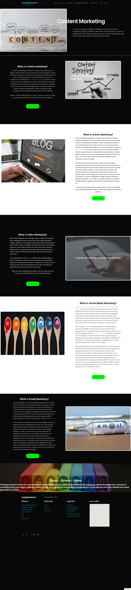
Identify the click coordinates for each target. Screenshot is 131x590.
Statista (87, 327)
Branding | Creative (27, 507)
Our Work (70, 3)
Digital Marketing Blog (81, 3)
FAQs (100, 3)
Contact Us (93, 3)
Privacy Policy (71, 512)
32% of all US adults (99, 333)
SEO (23, 514)
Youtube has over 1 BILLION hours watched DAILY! (98, 258)
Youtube (15, 238)
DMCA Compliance (72, 507)
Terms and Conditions (73, 516)
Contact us (47, 509)
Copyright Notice (72, 509)
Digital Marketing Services (29, 505)
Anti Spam (70, 505)
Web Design (25, 518)
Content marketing (37, 80)
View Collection (80, 41)
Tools (106, 3)
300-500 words (80, 149)
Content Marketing (27, 509)
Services (62, 3)
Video (29, 258)
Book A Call (32, 106)
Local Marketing (26, 512)
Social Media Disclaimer (74, 514)
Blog (45, 507)
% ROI (52, 418)
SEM (23, 516)
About (56, 3)
